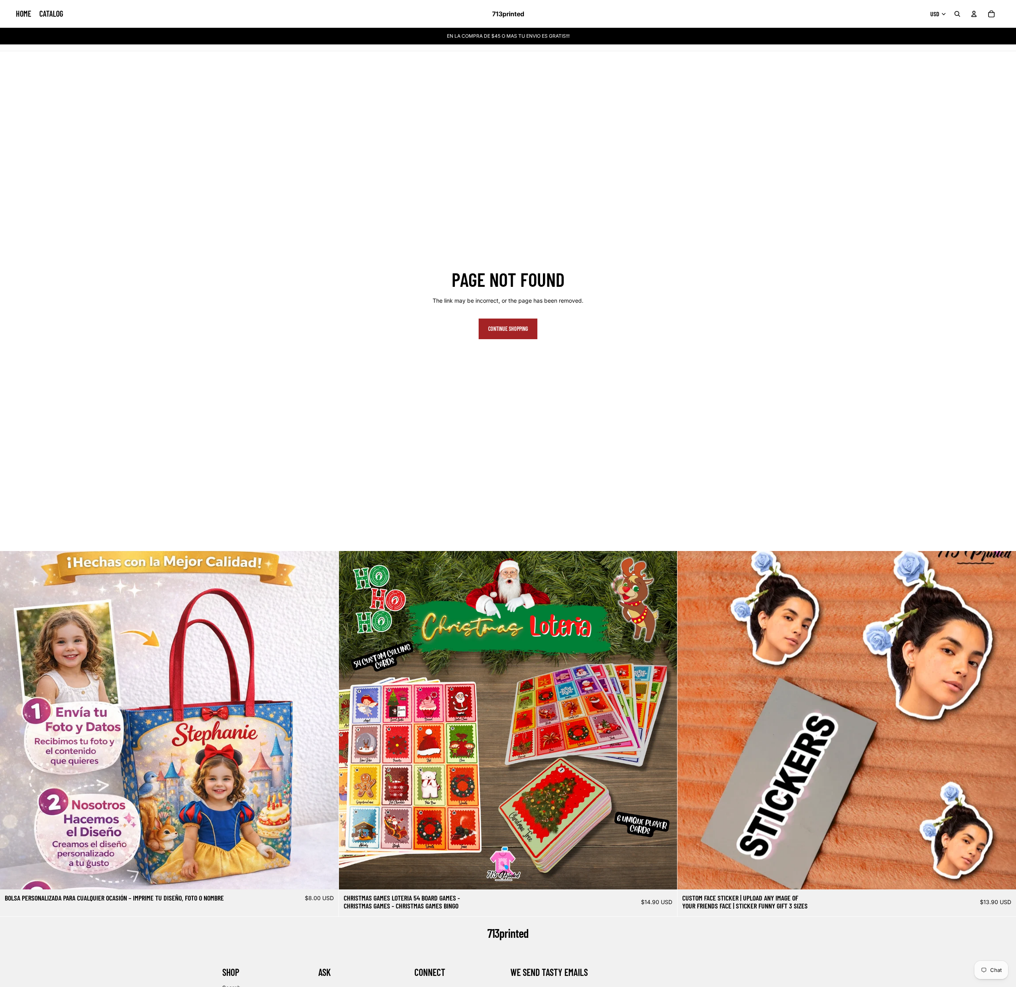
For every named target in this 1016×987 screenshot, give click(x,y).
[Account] (974, 14)
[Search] (957, 14)
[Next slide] (327, 720)
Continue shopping (508, 328)
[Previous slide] (12, 720)
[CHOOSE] (326, 877)
